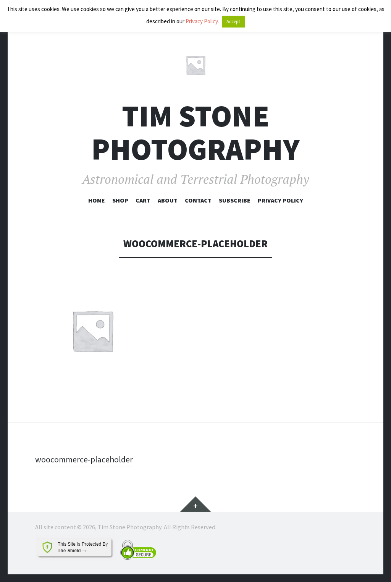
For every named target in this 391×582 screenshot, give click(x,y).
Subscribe (234, 200)
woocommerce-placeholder (84, 459)
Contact (198, 200)
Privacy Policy (280, 200)
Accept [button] (233, 21)
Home (96, 200)
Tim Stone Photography (195, 132)
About (168, 200)
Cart (143, 200)
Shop (120, 200)
